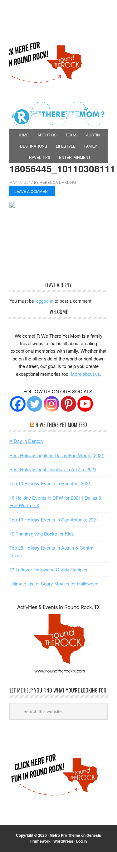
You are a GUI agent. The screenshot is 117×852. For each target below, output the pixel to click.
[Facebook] (18, 404)
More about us (85, 373)
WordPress (63, 841)
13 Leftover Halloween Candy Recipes (48, 569)
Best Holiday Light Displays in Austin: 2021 (52, 469)
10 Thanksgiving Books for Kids (41, 533)
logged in (44, 301)
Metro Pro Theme (65, 835)
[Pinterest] (68, 404)
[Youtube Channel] (85, 404)
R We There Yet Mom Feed (61, 424)
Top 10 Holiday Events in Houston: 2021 (50, 483)
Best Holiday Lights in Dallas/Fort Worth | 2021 (56, 455)
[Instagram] (51, 404)
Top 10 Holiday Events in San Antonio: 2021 (53, 519)
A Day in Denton (26, 441)
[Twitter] (34, 404)
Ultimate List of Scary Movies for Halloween (53, 583)
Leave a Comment (32, 191)
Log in (81, 841)
